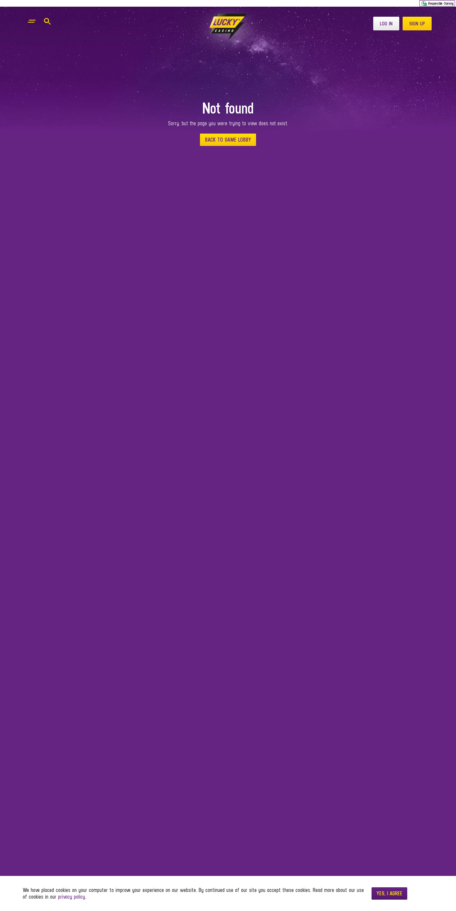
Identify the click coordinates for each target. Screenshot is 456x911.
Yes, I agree (389, 893)
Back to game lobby (228, 139)
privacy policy (71, 897)
